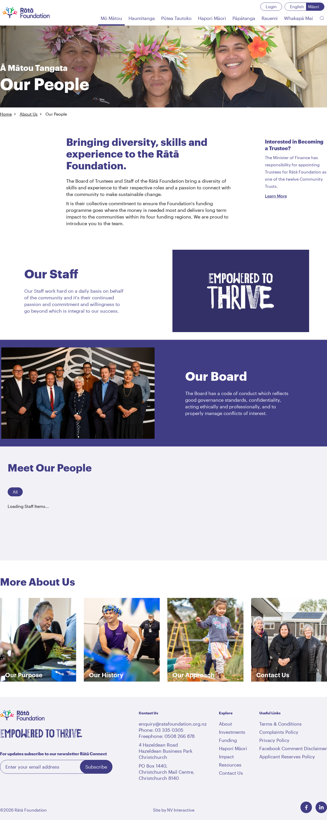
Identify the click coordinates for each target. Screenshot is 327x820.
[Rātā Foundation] (26, 12)
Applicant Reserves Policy (287, 756)
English (297, 6)
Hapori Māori (233, 748)
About (225, 724)
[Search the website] (321, 18)
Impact (226, 756)
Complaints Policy (278, 732)
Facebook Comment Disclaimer (293, 748)
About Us (29, 114)
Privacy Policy (274, 740)
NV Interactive (180, 809)
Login (271, 6)
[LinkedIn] (321, 807)
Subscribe (96, 767)
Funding (228, 740)
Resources (230, 765)
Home (6, 114)
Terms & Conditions (280, 724)
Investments (232, 732)
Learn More (276, 196)
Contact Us (231, 773)
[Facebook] (306, 807)
